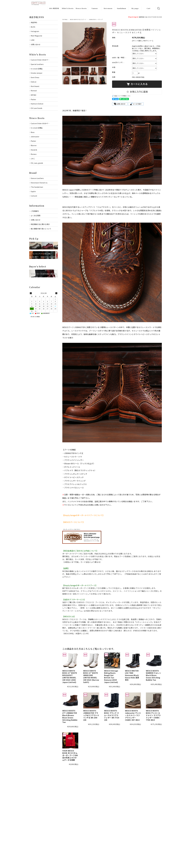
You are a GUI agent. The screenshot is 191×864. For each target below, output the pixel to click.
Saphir (33, 191)
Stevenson (108, 8)
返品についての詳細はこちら (122, 96)
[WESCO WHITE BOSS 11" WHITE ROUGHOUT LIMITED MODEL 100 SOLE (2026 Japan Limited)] (70, 660)
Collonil (34, 196)
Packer (33, 99)
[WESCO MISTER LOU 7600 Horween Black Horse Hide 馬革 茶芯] (133, 660)
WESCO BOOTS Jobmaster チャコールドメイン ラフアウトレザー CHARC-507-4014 (133, 715)
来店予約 (34, 22)
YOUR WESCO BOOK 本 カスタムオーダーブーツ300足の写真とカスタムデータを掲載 (70, 755)
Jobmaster (35, 136)
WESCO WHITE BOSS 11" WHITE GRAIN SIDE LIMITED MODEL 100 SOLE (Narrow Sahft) (91, 676)
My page (135, 8)
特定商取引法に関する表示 (40, 224)
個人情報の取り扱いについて (41, 228)
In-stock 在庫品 (36, 68)
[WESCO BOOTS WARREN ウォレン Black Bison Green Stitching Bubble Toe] (154, 660)
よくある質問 (35, 215)
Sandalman (121, 8)
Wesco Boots (81, 8)
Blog (129, 17)
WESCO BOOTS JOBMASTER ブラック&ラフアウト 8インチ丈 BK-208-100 (91, 715)
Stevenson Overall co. (39, 182)
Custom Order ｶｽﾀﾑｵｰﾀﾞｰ (40, 60)
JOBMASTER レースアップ (96, 19)
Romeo (33, 154)
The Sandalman (37, 187)
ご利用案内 (35, 211)
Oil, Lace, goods (37, 163)
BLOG (33, 27)
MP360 (33, 95)
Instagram (135, 17)
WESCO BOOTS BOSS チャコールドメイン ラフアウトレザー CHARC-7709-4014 (153, 715)
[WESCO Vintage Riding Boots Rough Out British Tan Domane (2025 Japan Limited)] (112, 660)
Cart (148, 8)
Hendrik (34, 150)
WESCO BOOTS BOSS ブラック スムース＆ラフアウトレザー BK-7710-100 (111, 715)
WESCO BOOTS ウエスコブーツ (78, 19)
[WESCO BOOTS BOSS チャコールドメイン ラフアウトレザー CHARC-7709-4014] (154, 700)
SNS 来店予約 (54, 8)
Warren (33, 145)
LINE (33, 40)
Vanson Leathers (37, 178)
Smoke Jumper (36, 73)
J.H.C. (33, 158)
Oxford (33, 82)
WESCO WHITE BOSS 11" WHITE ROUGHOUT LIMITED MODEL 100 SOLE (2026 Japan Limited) (69, 676)
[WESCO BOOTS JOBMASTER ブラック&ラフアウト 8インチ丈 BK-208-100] (91, 700)
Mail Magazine (36, 36)
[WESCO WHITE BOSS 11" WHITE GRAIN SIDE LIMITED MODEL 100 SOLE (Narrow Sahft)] (91, 660)
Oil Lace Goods (36, 108)
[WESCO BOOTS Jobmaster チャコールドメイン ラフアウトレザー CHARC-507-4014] (133, 700)
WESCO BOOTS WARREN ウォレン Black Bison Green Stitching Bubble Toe (153, 675)
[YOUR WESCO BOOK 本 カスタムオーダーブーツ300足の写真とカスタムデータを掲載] (70, 740)
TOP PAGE (65, 19)
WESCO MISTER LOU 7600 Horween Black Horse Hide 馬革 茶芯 (132, 675)
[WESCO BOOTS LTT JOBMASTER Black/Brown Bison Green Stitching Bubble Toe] (70, 700)
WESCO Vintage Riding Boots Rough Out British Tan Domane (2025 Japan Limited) (111, 676)
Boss (33, 132)
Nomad (34, 90)
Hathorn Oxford (37, 104)
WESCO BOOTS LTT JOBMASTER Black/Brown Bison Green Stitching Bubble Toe (69, 716)
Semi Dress (35, 77)
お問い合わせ (35, 44)
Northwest (35, 86)
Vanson (95, 8)
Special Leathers (37, 64)
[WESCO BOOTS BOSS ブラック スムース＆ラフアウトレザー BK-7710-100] (112, 700)
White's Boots (67, 8)
